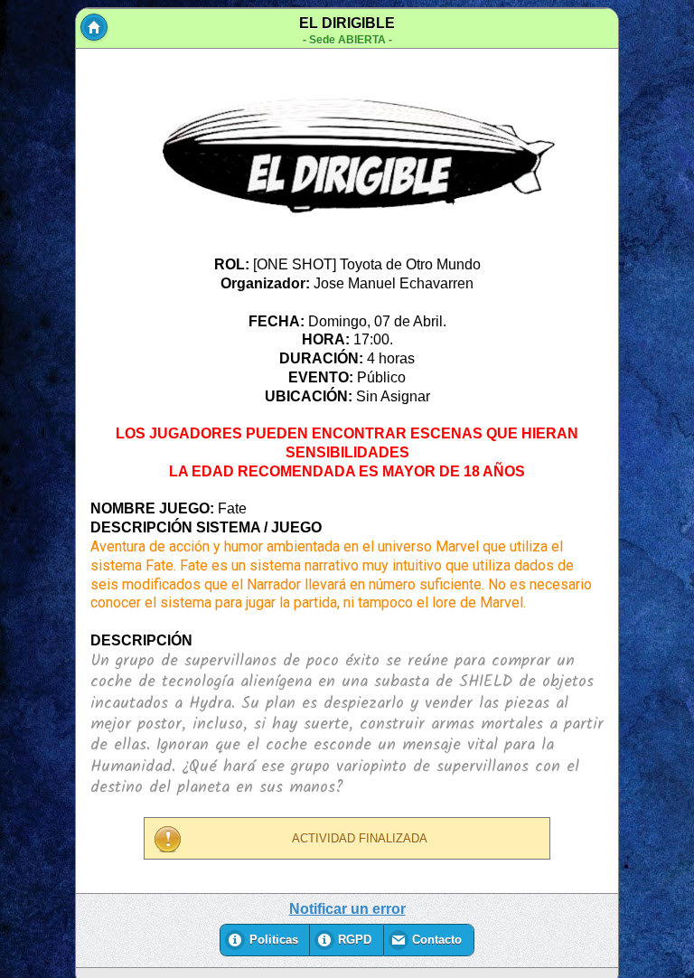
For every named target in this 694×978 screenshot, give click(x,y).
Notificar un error (347, 909)
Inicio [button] (94, 27)
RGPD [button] (354, 940)
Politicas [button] (273, 940)
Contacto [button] (437, 940)
